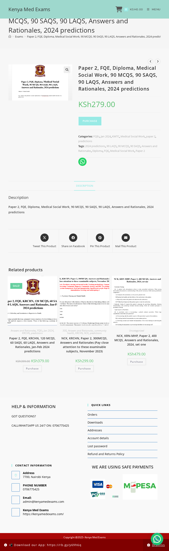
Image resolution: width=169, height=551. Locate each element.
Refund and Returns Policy (106, 454)
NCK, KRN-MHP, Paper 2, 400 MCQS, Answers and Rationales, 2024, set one (136, 340)
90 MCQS (123, 146)
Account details (98, 438)
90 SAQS (135, 146)
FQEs (96, 136)
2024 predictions (95, 146)
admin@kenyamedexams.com (43, 502)
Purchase (90, 121)
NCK (86, 333)
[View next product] (158, 61)
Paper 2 (140, 151)
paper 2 (150, 136)
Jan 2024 (106, 136)
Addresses (95, 430)
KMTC (115, 136)
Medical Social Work (133, 136)
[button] (67, 69)
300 (64, 330)
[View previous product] (150, 61)
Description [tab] (84, 186)
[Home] (9, 36)
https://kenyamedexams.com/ (43, 514)
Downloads (95, 422)
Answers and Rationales (23, 330)
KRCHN (26, 333)
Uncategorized (136, 330)
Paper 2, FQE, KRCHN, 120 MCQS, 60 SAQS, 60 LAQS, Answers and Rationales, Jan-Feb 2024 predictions (32, 344)
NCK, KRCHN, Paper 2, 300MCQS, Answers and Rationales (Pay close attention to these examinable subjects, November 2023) (84, 344)
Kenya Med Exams (29, 9)
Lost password (97, 446)
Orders (92, 414)
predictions (85, 141)
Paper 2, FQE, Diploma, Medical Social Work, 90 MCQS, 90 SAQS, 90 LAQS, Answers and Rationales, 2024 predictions (96, 36)
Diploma (97, 151)
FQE (106, 151)
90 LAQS (112, 146)
